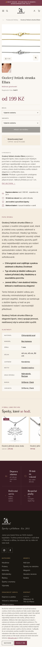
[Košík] (39, 11)
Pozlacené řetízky (12, 20)
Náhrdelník (26, 374)
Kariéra (26, 578)
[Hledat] (7, 11)
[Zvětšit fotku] (35, 57)
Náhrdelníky (6, 574)
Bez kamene (26, 341)
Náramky (5, 570)
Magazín (26, 570)
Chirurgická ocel (28, 335)
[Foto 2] (6, 68)
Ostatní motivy (27, 368)
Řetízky (5, 578)
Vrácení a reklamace (10, 601)
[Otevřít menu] (3, 11)
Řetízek (24, 376)
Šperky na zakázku (30, 566)
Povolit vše (20, 643)
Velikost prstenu (8, 604)
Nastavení (7, 643)
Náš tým (26, 563)
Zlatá (31, 382)
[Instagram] (4, 550)
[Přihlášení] (34, 11)
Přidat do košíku (21, 129)
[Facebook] (10, 550)
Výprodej (5, 585)
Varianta (5, 118)
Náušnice (5, 563)
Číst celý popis (7, 183)
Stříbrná (24, 382)
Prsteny (5, 566)
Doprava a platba (9, 597)
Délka (4, 108)
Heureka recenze (30, 574)
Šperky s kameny (8, 582)
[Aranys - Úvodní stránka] (21, 11)
